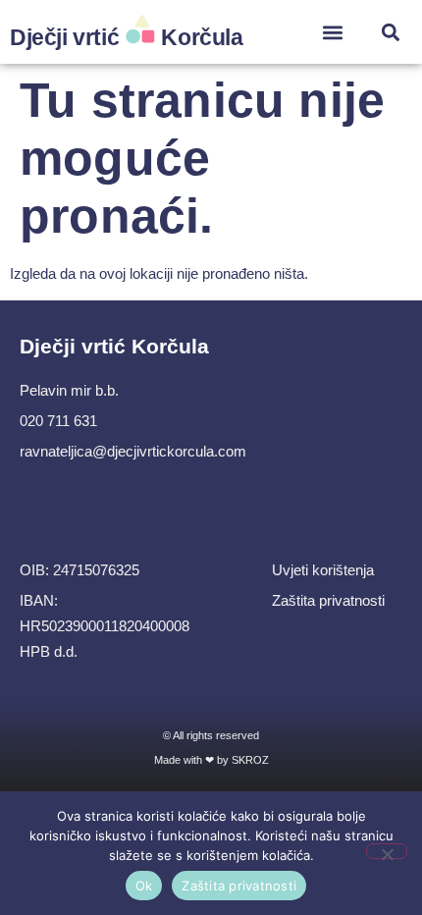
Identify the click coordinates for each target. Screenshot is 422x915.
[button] (333, 32)
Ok (144, 885)
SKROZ (250, 760)
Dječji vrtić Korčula (126, 37)
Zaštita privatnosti (239, 885)
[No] (386, 851)
